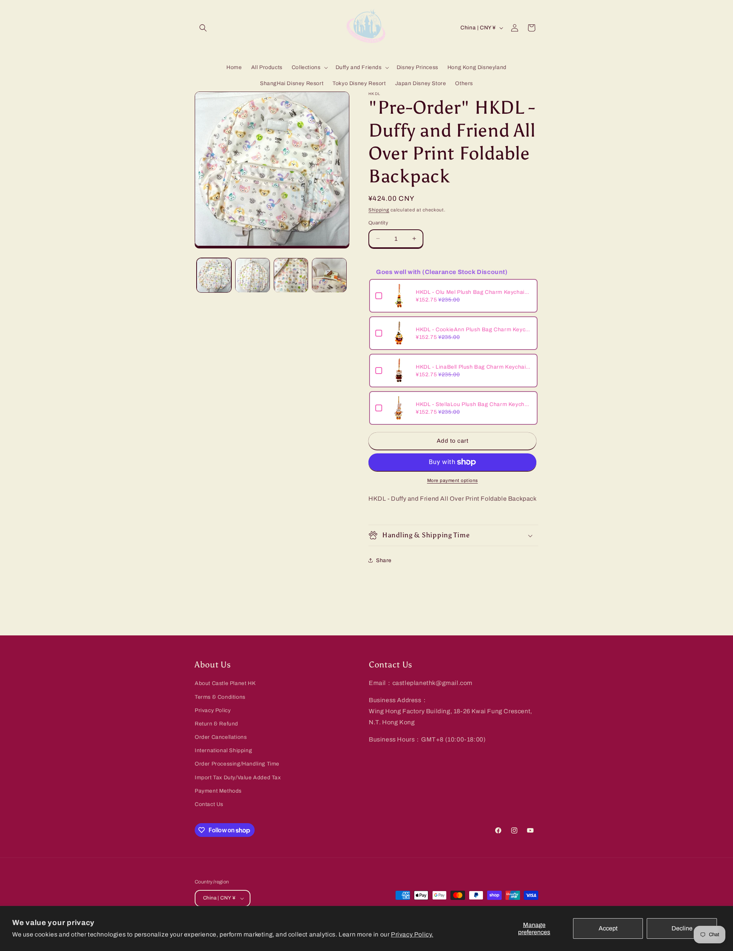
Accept (608, 928)
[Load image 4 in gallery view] (329, 275)
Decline (682, 928)
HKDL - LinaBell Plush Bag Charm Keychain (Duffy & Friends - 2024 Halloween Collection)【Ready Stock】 (473, 367)
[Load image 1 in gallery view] (214, 275)
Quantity (378, 223)
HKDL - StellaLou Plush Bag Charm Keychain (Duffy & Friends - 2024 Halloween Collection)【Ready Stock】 (473, 404)
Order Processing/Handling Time (237, 764)
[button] (203, 27)
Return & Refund (216, 724)
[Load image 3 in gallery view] (291, 275)
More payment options (452, 480)
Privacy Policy (213, 710)
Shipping (378, 210)
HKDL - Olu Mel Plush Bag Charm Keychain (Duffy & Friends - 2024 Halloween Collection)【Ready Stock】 (473, 292)
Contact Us (209, 804)
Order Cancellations (221, 737)
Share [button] (384, 560)
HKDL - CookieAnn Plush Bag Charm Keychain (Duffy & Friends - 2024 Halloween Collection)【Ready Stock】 (473, 329)
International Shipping (223, 750)
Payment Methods (218, 791)
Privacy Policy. (412, 934)
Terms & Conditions (220, 697)
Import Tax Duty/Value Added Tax (238, 777)
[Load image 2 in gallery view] (252, 275)
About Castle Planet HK (225, 683)
